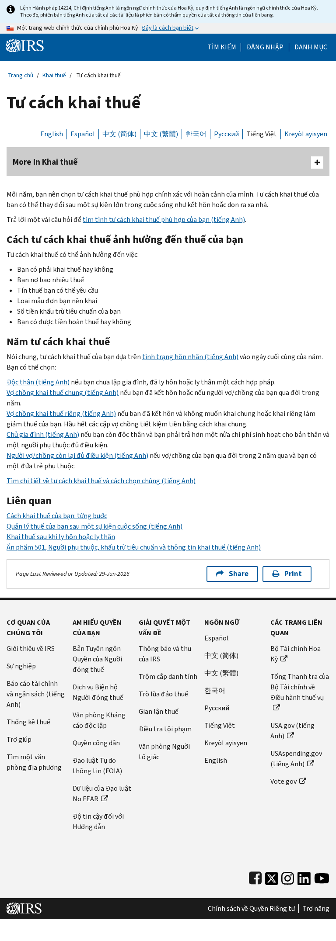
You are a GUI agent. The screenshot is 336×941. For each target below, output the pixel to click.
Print (293, 574)
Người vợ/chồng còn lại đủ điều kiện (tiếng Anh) (77, 455)
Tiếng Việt (261, 133)
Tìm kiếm (221, 47)
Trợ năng (315, 908)
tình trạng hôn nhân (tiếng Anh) (190, 356)
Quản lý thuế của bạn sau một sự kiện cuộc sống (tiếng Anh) (94, 526)
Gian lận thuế (158, 711)
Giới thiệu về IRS (31, 648)
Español (82, 133)
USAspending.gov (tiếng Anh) (296, 758)
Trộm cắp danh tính (168, 676)
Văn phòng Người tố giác (164, 751)
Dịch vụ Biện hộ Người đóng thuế (98, 692)
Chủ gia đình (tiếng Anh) (43, 434)
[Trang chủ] (25, 45)
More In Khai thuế (45, 161)
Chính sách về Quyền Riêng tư (251, 908)
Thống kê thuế (28, 722)
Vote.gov (283, 781)
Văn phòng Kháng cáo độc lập (99, 720)
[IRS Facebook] (255, 876)
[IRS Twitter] (271, 876)
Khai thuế (54, 75)
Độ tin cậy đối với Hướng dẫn (98, 821)
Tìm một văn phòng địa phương (34, 762)
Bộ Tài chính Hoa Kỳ (295, 654)
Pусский (216, 708)
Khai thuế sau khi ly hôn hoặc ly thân (61, 536)
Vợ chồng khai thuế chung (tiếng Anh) (63, 392)
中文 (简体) (119, 133)
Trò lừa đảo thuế (163, 694)
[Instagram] (287, 876)
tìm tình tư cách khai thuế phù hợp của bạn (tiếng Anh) (164, 219)
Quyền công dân (96, 742)
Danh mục (310, 47)
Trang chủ (20, 75)
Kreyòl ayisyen (305, 133)
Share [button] (238, 574)
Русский (226, 133)
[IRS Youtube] (321, 876)
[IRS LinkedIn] (304, 876)
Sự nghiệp (21, 666)
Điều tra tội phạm (165, 728)
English (51, 133)
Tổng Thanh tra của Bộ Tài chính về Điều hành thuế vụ (299, 687)
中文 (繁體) (161, 133)
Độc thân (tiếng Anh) (38, 382)
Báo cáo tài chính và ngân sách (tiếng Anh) (36, 694)
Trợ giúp (19, 739)
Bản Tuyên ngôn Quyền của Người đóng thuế (97, 659)
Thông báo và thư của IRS (165, 654)
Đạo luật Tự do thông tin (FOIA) (97, 765)
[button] (265, 47)
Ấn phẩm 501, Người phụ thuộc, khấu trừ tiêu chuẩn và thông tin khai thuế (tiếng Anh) (134, 547)
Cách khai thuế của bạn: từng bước (57, 515)
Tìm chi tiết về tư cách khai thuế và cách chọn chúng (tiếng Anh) (101, 480)
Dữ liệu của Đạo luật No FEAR (102, 793)
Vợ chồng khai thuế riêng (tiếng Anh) (61, 413)
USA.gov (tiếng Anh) (292, 730)
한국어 (196, 133)
